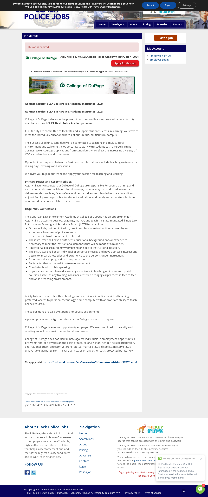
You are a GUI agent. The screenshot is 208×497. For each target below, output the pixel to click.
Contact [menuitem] (84, 461)
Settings (186, 5)
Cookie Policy (72, 6)
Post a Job (165, 38)
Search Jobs (117, 24)
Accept (150, 5)
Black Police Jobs (52, 489)
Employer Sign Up (160, 56)
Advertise (161, 24)
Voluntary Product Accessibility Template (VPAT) (96, 492)
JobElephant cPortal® (145, 460)
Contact (177, 24)
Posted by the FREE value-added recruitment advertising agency (49, 401)
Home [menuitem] (83, 433)
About (133, 24)
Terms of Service (152, 492)
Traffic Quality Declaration (106, 6)
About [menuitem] (83, 444)
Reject (168, 5)
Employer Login (159, 59)
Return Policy (47, 492)
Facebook (27, 472)
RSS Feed (32, 492)
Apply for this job (125, 63)
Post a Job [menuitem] (85, 472)
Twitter (33, 472)
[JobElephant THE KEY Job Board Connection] (150, 425)
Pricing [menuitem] (83, 450)
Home (102, 24)
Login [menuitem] (82, 466)
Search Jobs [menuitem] (86, 439)
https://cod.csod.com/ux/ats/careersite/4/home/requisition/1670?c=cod (90, 362)
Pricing (147, 24)
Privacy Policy (132, 492)
